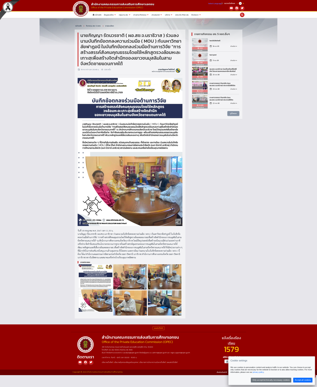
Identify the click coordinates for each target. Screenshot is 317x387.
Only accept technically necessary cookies (271, 380)
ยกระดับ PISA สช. (182, 14)
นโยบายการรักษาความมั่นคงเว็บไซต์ (152, 362)
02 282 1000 (114, 349)
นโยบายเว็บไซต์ (107, 362)
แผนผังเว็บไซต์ (172, 362)
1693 (130, 349)
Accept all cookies (303, 380)
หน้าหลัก (98, 14)
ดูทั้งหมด (233, 113)
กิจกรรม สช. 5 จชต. (93, 25)
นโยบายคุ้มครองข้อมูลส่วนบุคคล (126, 362)
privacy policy (258, 372)
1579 (231, 349)
